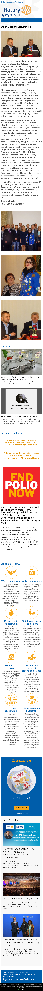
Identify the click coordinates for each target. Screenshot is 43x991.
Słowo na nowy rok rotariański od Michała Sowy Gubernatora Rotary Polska (21, 942)
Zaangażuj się (30, 974)
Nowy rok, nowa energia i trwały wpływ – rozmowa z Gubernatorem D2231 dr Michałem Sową (19, 853)
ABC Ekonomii (21, 798)
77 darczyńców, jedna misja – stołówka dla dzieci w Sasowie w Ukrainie (20, 378)
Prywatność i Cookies (12, 974)
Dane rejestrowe (10, 973)
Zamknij (23, 989)
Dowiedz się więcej (21, 813)
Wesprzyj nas (21, 808)
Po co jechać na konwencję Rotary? (21, 898)
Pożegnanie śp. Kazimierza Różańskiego (19, 416)
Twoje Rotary (9, 976)
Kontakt (24, 973)
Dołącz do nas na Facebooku (13, 2)
